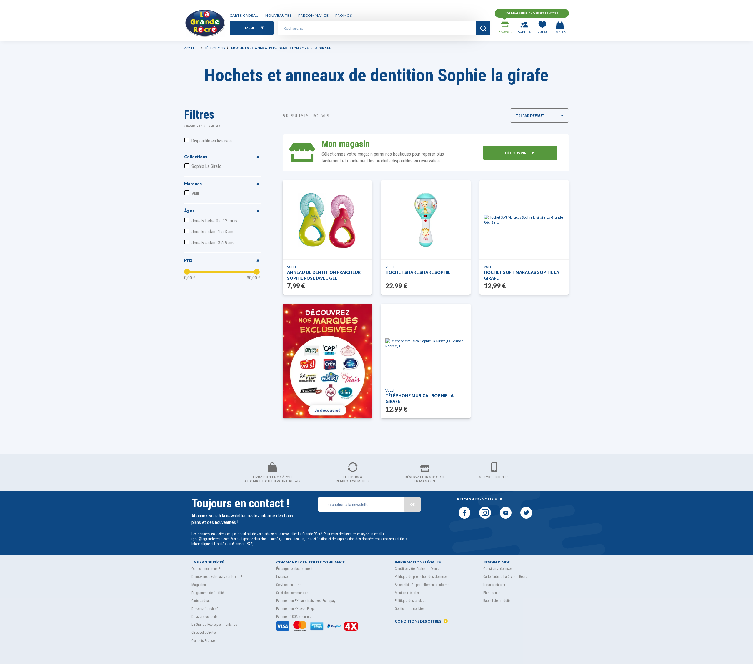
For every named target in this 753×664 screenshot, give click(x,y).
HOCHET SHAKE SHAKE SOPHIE (417, 272)
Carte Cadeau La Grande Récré (505, 577)
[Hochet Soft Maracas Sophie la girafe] (524, 220)
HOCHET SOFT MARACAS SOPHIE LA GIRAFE (521, 275)
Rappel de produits (497, 601)
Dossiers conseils (204, 617)
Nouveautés (278, 15)
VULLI (291, 267)
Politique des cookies (410, 601)
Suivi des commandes (292, 593)
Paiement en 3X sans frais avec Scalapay (305, 601)
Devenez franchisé (204, 609)
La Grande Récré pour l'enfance (214, 625)
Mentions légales (407, 593)
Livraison (282, 577)
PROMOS (343, 15)
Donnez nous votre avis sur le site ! (216, 577)
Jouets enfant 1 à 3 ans (212, 231)
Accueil (191, 48)
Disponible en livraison (211, 141)
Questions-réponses (497, 569)
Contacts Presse (203, 641)
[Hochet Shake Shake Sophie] (425, 219)
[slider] (187, 272)
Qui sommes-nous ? (205, 569)
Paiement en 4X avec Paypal (296, 609)
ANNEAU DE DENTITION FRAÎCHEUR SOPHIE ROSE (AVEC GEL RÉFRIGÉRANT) (324, 275)
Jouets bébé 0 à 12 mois (214, 221)
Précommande (313, 15)
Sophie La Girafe (206, 166)
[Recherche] (483, 28)
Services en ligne (288, 585)
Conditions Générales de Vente (417, 569)
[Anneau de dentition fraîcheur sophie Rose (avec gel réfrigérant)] (327, 219)
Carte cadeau (244, 15)
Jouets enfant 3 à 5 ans (212, 243)
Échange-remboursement (294, 569)
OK (412, 504)
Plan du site (491, 593)
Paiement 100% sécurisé (293, 617)
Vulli (195, 193)
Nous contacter (494, 585)
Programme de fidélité (207, 593)
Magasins (198, 585)
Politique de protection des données (421, 577)
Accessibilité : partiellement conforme (422, 585)
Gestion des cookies (409, 609)
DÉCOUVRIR (516, 153)
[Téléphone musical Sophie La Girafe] (425, 343)
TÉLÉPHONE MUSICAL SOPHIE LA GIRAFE (419, 398)
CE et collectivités (204, 632)
